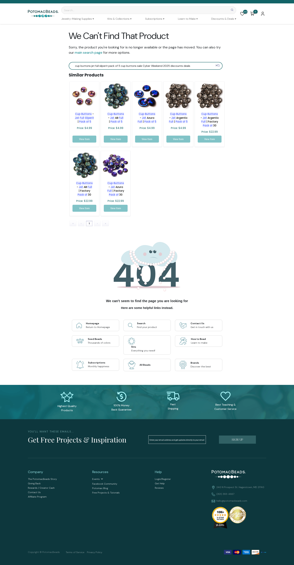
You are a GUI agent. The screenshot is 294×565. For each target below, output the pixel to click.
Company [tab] (35, 472)
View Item (84, 139)
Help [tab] (158, 472)
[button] (242, 13)
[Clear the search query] (216, 65)
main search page (88, 52)
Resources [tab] (100, 472)
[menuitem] (77, 19)
